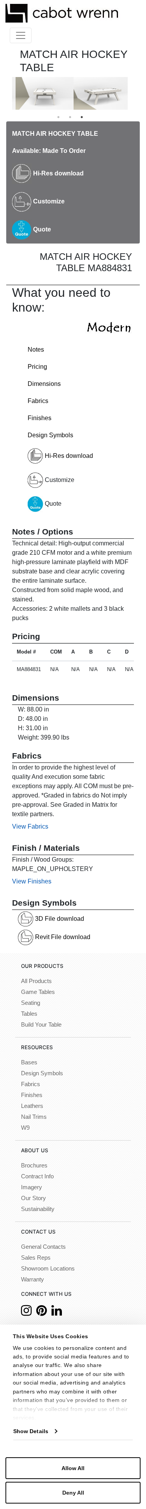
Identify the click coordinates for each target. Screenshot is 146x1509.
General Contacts (43, 1247)
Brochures (34, 1165)
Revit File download (61, 937)
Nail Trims (34, 1117)
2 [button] (70, 117)
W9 (25, 1128)
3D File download (58, 918)
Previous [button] (6, 93)
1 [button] (58, 117)
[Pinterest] (41, 1312)
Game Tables (38, 992)
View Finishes (31, 881)
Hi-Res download (58, 173)
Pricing (37, 366)
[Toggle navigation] (21, 35)
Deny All (73, 1493)
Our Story (33, 1198)
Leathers (32, 1106)
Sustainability (38, 1209)
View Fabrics (30, 826)
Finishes (39, 418)
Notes (36, 349)
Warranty (32, 1279)
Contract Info (37, 1176)
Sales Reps (36, 1258)
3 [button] (82, 117)
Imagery (31, 1187)
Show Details (30, 1431)
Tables (29, 1014)
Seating (30, 1003)
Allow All (73, 1468)
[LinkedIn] (56, 1312)
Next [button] (133, 93)
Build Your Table (41, 1025)
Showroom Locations (48, 1268)
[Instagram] (26, 1312)
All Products (36, 981)
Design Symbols (50, 435)
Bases (29, 1062)
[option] (41, 93)
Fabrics (38, 401)
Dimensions (44, 383)
